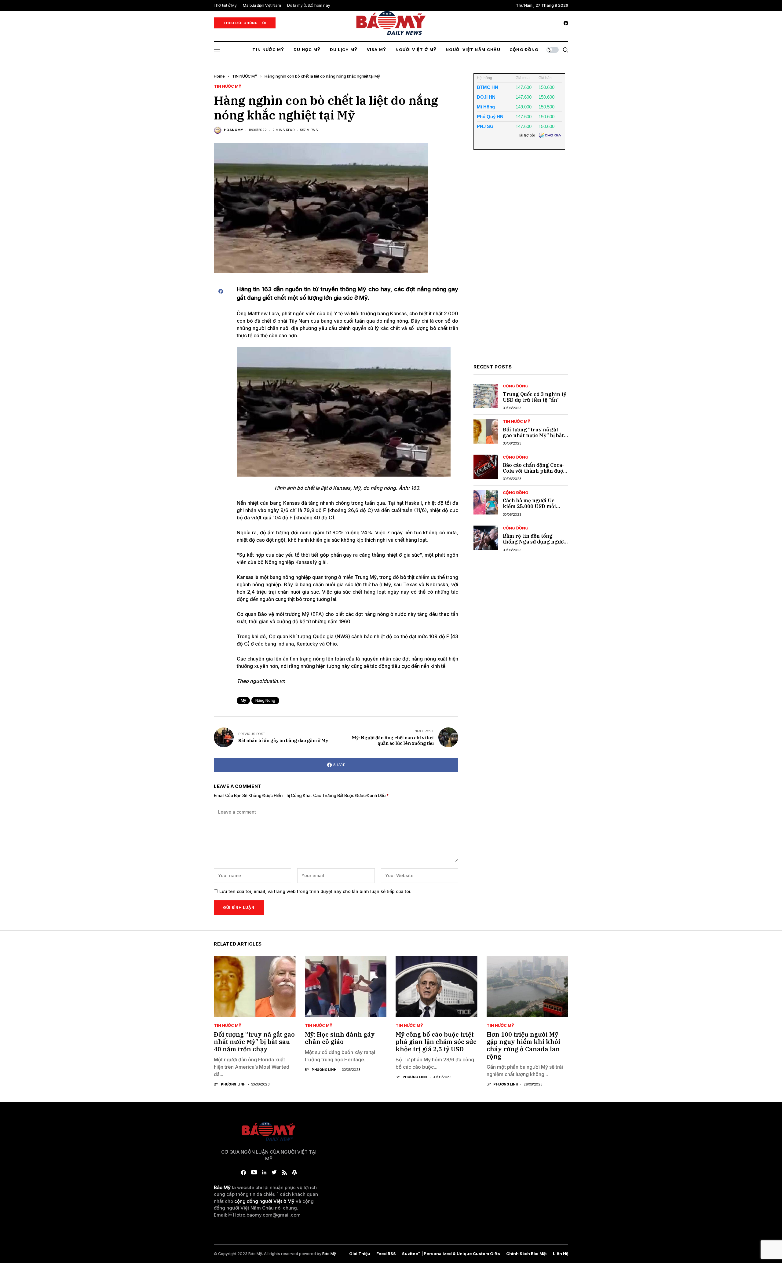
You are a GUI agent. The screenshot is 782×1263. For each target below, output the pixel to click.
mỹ (243, 700)
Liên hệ (560, 1253)
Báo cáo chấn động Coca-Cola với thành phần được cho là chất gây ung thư (534, 471)
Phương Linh (233, 1084)
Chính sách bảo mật (526, 1253)
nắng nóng (265, 700)
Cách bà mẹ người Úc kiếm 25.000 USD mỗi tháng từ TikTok (529, 506)
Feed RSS (386, 1253)
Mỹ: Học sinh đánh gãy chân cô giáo (340, 1038)
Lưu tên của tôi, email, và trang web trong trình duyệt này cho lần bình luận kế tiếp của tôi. (315, 891)
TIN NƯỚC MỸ (244, 76)
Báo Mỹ (329, 1253)
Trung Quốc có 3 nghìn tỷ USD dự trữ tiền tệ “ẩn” (534, 397)
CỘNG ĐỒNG (515, 386)
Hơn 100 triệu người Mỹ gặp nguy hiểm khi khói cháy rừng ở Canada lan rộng (523, 1045)
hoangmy (233, 130)
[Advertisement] (519, 261)
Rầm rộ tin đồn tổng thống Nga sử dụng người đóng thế (534, 542)
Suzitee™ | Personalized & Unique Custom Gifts (451, 1253)
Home (219, 76)
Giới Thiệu (359, 1253)
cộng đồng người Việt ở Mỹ (264, 1201)
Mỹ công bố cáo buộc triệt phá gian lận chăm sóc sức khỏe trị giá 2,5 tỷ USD (436, 1041)
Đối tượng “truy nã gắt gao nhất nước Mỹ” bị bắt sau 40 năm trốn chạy (533, 435)
